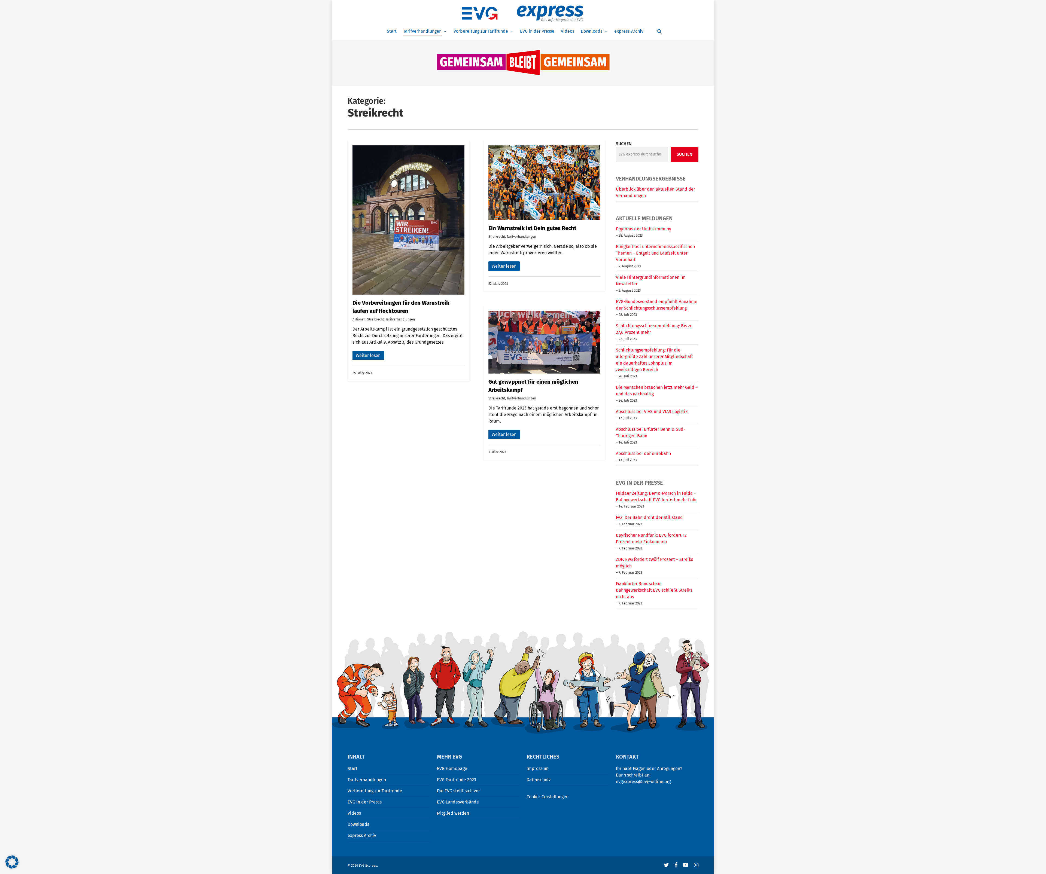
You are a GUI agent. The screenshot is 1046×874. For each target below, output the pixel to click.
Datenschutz (539, 779)
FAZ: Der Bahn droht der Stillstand (649, 517)
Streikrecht (375, 319)
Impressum (538, 768)
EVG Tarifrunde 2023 (456, 779)
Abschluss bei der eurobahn (643, 453)
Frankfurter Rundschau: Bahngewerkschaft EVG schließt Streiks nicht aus (654, 590)
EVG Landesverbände (458, 802)
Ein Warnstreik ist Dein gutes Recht (532, 228)
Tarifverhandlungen (400, 319)
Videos (354, 813)
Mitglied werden (453, 813)
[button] (12, 862)
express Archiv (362, 835)
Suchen (624, 143)
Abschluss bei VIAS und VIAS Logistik (652, 411)
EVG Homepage (452, 768)
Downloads (358, 824)
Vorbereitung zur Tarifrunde (375, 790)
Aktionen (359, 319)
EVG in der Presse (365, 802)
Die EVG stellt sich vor (458, 790)
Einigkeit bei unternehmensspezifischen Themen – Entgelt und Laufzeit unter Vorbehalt (655, 253)
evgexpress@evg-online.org (643, 781)
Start (352, 768)
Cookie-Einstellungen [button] (547, 796)
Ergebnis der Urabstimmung (643, 228)
